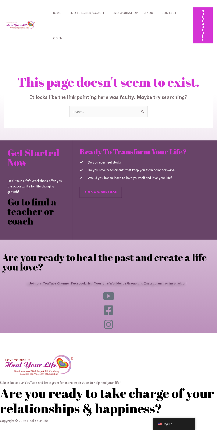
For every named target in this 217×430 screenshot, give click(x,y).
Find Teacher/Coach (86, 12)
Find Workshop (124, 12)
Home (56, 12)
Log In (57, 38)
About (149, 12)
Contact (169, 12)
